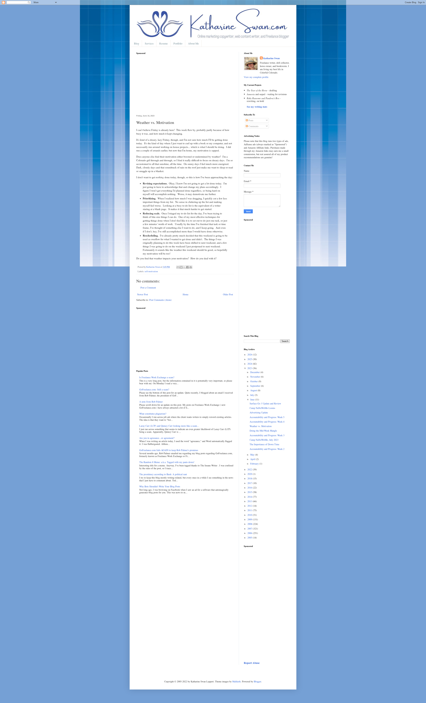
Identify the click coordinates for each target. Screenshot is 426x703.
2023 (250, 368)
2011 (250, 510)
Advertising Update (259, 412)
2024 (250, 363)
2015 (250, 492)
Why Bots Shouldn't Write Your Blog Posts (159, 486)
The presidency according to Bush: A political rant (163, 474)
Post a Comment (148, 287)
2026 (250, 354)
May (252, 454)
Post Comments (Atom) (160, 299)
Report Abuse (252, 663)
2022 (250, 469)
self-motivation (151, 271)
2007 (250, 528)
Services (149, 43)
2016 (250, 487)
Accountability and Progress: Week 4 (267, 421)
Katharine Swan (271, 58)
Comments (253, 126)
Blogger (257, 681)
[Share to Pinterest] (190, 267)
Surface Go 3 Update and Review (265, 403)
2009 (250, 519)
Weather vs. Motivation (261, 426)
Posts (250, 120)
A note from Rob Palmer (151, 401)
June (252, 399)
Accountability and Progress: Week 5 (267, 417)
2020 (250, 473)
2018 (250, 478)
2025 (250, 359)
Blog (136, 43)
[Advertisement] (185, 86)
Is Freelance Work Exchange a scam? (156, 377)
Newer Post (142, 294)
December (255, 372)
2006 (250, 533)
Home (185, 294)
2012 (250, 505)
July (252, 395)
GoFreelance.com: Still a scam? (154, 389)
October (254, 381)
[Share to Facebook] (187, 267)
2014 (250, 496)
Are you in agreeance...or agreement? (156, 438)
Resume (163, 43)
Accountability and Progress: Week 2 (267, 449)
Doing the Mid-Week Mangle (263, 430)
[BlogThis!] (181, 267)
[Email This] (178, 267)
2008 (250, 523)
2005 (250, 537)
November (255, 376)
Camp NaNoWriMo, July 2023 (264, 439)
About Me (193, 43)
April (253, 459)
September (255, 385)
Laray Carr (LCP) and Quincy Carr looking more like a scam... (169, 425)
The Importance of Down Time (264, 444)
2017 (250, 483)
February (254, 463)
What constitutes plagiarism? (152, 413)
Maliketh (236, 681)
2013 (250, 501)
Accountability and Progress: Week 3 (267, 435)
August (254, 390)
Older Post (228, 294)
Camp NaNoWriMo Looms (262, 408)
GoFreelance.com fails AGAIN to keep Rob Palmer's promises (168, 450)
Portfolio (177, 43)
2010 (250, 514)
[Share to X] (184, 267)
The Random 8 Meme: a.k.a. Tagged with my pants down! (166, 462)
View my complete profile (256, 77)
